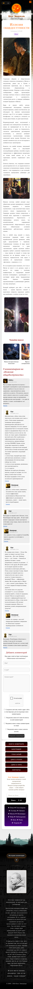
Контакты (16, 770)
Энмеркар (14, 485)
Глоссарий (16, 754)
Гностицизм (20, 807)
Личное (22, 810)
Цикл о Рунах (16, 759)
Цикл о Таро (16, 765)
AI (21, 800)
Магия (12, 813)
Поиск (13, 800)
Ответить (5, 405)
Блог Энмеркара (16, 16)
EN (8, 3)
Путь (16, 34)
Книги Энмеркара (16, 744)
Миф (12, 817)
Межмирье (21, 813)
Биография (16, 749)
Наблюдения (20, 817)
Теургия (17, 823)
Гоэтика (14, 810)
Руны (21, 820)
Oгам (12, 807)
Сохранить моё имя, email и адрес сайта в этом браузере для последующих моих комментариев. (16, 712)
